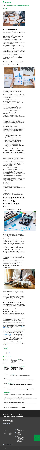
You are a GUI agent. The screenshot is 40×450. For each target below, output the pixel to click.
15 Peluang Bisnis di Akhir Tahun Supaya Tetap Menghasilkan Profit (20, 389)
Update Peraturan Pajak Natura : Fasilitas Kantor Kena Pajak (20, 384)
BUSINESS (6, 366)
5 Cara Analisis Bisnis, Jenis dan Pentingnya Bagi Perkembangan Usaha (18, 5)
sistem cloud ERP (21, 329)
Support (10, 430)
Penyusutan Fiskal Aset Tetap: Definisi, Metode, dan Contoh (14, 407)
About (5, 430)
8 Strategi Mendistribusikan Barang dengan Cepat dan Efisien (15, 399)
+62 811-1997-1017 (19, 433)
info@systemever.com (20, 430)
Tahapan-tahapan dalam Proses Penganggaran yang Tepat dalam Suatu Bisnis (18, 394)
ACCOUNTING (21, 366)
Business (5, 348)
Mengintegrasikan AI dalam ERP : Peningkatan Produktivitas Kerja (14, 369)
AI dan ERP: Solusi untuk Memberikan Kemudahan (6, 369)
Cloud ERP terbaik (7, 334)
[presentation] (3, 363)
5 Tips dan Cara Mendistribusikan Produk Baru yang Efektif (14, 404)
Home (1, 5)
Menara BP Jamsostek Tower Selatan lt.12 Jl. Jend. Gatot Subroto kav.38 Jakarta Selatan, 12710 (20, 439)
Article (4, 5)
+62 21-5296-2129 (19, 434)
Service (5, 433)
